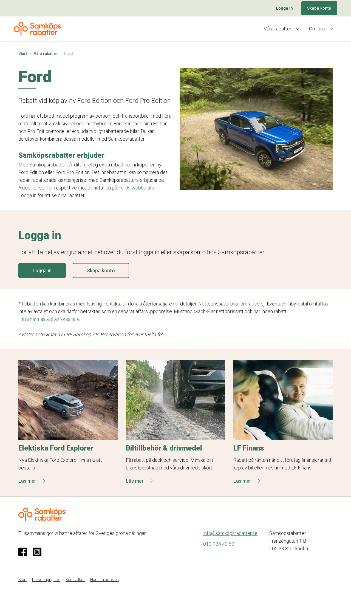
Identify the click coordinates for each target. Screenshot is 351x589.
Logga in (284, 8)
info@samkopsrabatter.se (230, 533)
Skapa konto (319, 8)
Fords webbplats (136, 188)
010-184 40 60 (218, 544)
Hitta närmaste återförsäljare (49, 319)
